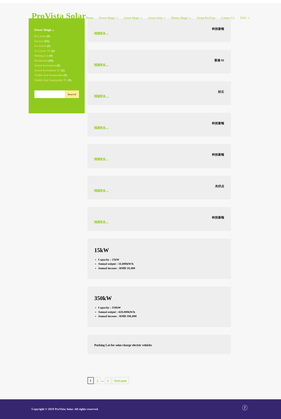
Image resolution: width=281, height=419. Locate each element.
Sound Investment (45, 65)
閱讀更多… (101, 33)
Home (89, 17)
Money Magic (180, 17)
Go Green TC (42, 50)
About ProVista (206, 17)
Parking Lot (41, 55)
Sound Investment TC (47, 70)
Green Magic (132, 17)
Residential (41, 60)
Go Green (40, 45)
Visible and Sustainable (48, 75)
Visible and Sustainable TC (50, 80)
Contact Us (228, 17)
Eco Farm (40, 36)
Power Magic (107, 17)
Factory (38, 41)
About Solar (155, 17)
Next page (120, 380)
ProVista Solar (59, 16)
